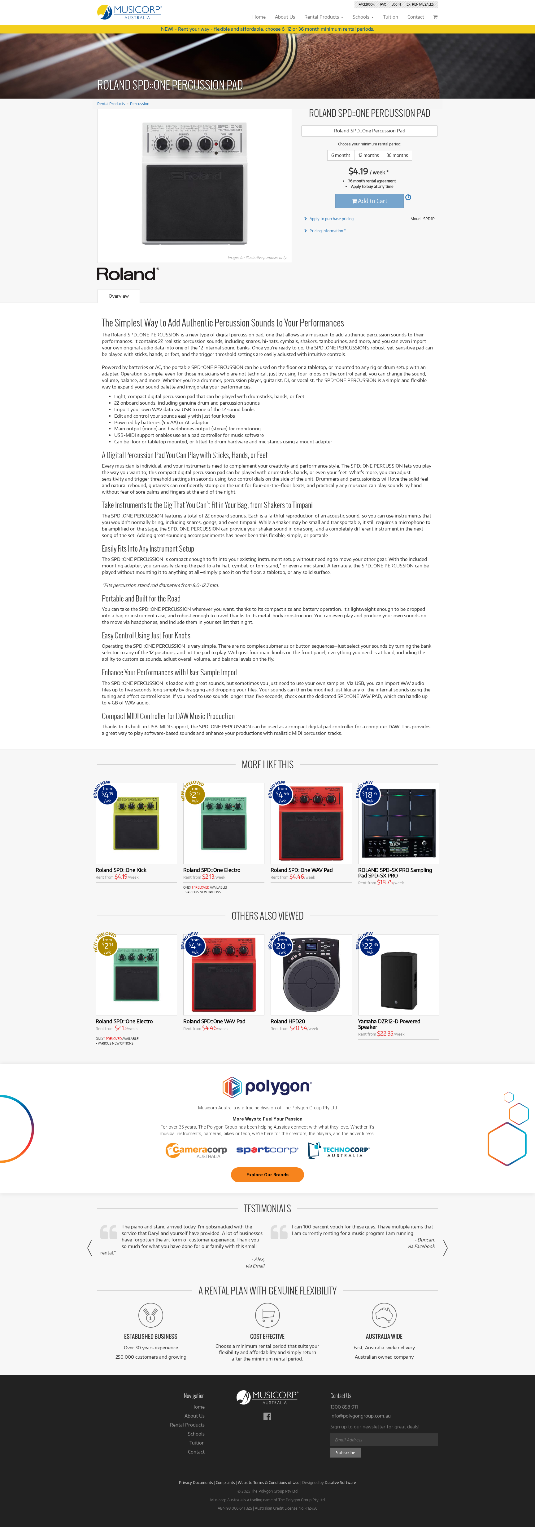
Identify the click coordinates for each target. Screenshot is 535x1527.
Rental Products (111, 103)
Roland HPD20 (288, 1021)
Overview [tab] (119, 296)
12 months (368, 155)
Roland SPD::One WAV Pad (302, 870)
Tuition (197, 1443)
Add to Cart (372, 200)
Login (396, 4)
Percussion (139, 103)
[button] (89, 1248)
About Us (195, 1416)
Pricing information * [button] (328, 230)
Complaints (225, 1482)
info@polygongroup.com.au (360, 1416)
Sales (420, 4)
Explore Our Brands (267, 1175)
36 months (397, 155)
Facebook (367, 4)
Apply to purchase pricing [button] (332, 218)
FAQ (383, 4)
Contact (196, 1452)
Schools (196, 1434)
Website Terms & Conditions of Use (268, 1482)
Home (198, 1407)
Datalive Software (340, 1482)
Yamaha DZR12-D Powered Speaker (389, 1024)
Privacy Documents (196, 1482)
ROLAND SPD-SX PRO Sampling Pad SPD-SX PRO (395, 873)
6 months (340, 155)
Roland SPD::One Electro (212, 870)
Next (284, 183)
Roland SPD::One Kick (121, 870)
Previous (105, 183)
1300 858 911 (344, 1407)
